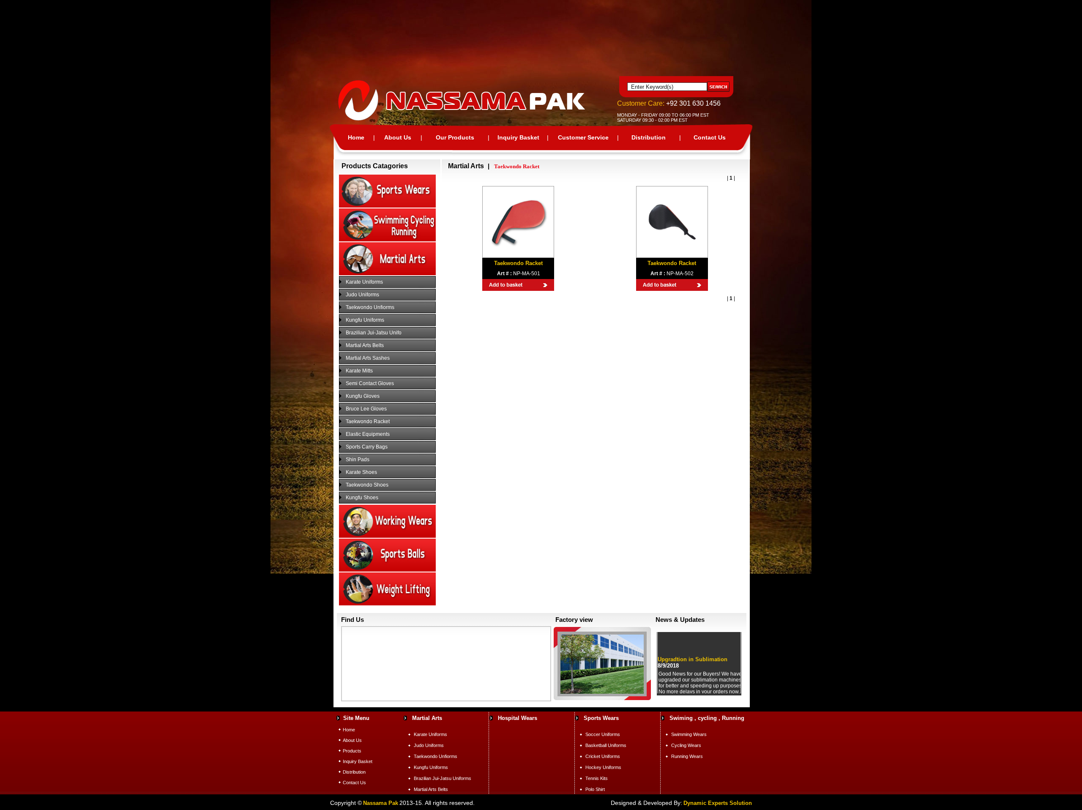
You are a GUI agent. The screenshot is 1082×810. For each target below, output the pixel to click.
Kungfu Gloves (363, 396)
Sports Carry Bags (367, 447)
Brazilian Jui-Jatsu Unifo (374, 333)
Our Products (455, 137)
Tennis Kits (596, 778)
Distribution (648, 137)
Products (352, 750)
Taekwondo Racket (368, 421)
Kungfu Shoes (362, 498)
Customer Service (583, 137)
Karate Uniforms (364, 282)
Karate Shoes (361, 472)
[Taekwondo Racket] (518, 254)
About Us (397, 137)
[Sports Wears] (387, 206)
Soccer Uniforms (602, 734)
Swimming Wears (689, 734)
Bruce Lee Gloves (366, 409)
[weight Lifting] (387, 604)
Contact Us (710, 137)
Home (356, 137)
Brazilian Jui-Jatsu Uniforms (442, 778)
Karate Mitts (359, 371)
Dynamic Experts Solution (717, 803)
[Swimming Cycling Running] (387, 240)
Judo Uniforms (362, 295)
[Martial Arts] (387, 273)
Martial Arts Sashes (368, 358)
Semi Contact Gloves (370, 383)
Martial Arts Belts (365, 345)
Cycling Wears (686, 745)
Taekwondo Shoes (367, 485)
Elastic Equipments (368, 434)
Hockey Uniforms (603, 767)
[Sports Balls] (387, 570)
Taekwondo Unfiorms (370, 307)
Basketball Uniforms (605, 745)
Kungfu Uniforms (365, 320)
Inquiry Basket (518, 137)
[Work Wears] (387, 536)
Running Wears (687, 756)
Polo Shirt (595, 789)
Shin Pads (357, 459)
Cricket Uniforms (602, 756)
